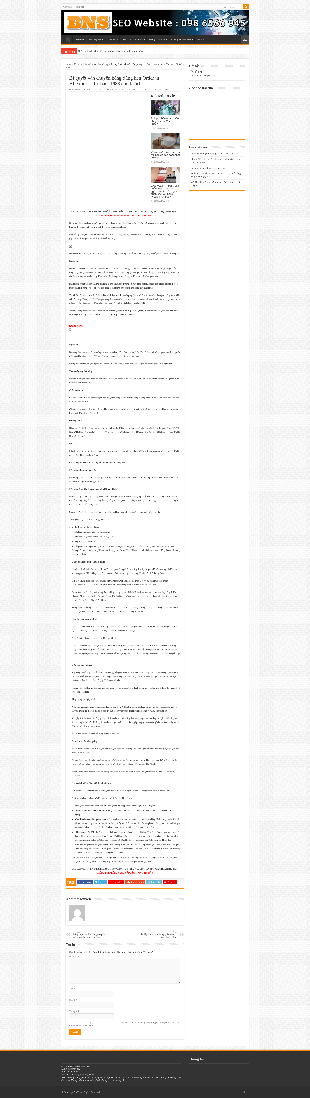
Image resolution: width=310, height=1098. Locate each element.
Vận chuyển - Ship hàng (96, 64)
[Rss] (224, 7)
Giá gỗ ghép (197, 71)
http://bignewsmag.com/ (82, 1074)
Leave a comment (144, 89)
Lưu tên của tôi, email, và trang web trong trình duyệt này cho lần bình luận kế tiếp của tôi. (124, 1024)
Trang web (74, 1011)
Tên (72, 988)
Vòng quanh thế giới (181, 39)
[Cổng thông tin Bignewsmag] (155, 22)
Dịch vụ (125, 39)
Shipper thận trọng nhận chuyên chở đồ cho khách (165, 121)
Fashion (139, 39)
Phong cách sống (157, 39)
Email (73, 1000)
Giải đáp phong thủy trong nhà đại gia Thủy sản (214, 153)
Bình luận (74, 956)
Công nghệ (112, 39)
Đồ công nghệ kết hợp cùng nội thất (95, 51)
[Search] (246, 6)
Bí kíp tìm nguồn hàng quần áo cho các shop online (159, 934)
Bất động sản (94, 39)
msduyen (76, 89)
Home (68, 64)
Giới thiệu (67, 7)
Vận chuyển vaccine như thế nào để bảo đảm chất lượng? (165, 155)
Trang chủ (79, 7)
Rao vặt (200, 39)
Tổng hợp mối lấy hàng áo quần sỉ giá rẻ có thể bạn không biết (90, 934)
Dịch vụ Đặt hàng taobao (203, 75)
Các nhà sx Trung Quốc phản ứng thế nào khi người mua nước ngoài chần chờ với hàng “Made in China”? (165, 191)
